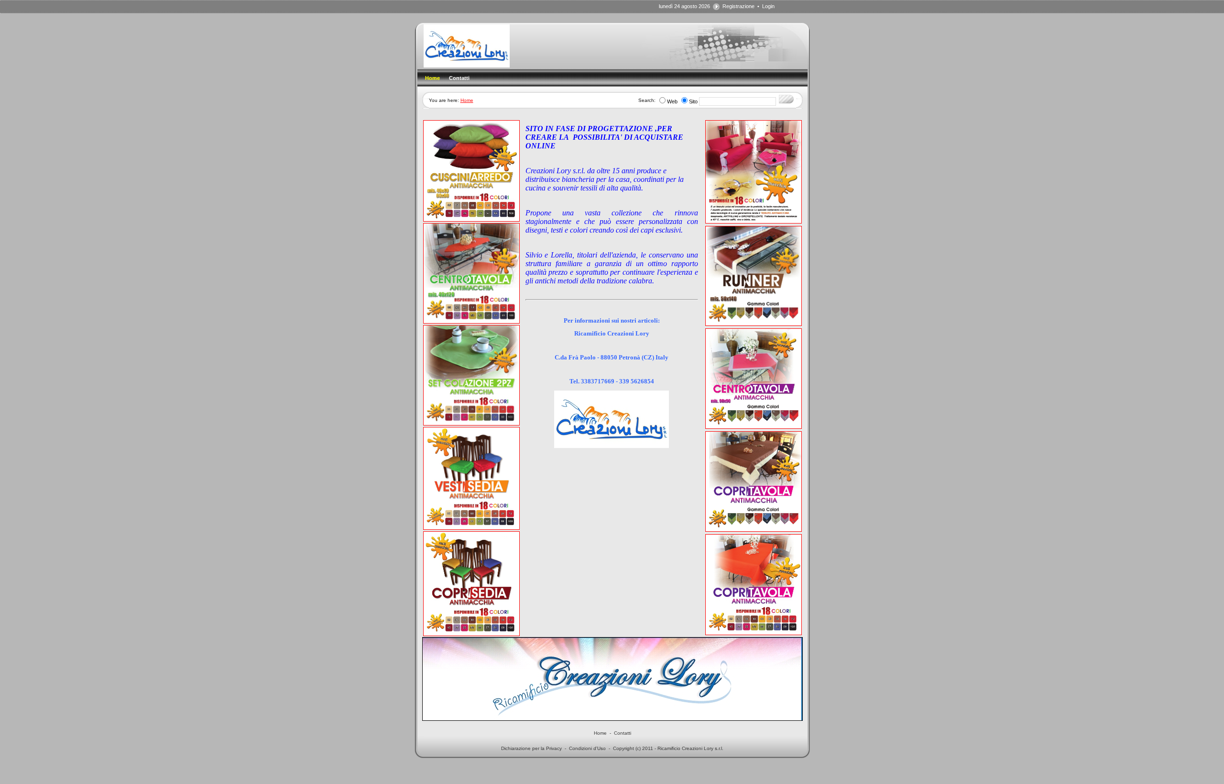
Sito (693, 101)
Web (672, 101)
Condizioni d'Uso (587, 748)
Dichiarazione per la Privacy (531, 748)
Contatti (622, 733)
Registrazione (738, 6)
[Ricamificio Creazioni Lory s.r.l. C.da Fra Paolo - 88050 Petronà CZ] (467, 65)
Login (768, 6)
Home (466, 100)
